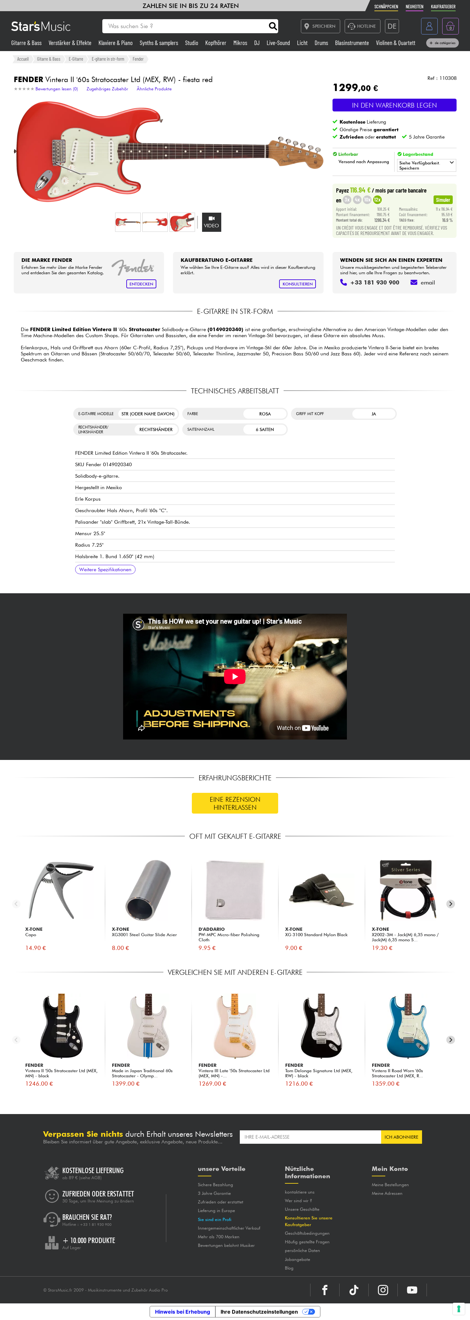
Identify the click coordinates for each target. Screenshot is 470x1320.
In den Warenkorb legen (394, 105)
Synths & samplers (159, 42)
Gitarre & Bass (27, 42)
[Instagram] (383, 1290)
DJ (257, 42)
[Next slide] (450, 904)
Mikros (240, 42)
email (428, 282)
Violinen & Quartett (395, 42)
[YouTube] (412, 1290)
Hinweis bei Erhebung (182, 1312)
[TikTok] (354, 1290)
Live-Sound (279, 42)
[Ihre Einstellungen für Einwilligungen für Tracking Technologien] (459, 1309)
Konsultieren (298, 284)
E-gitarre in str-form (108, 59)
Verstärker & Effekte (71, 42)
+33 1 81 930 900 (96, 1224)
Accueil (23, 59)
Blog (289, 1268)
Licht (303, 42)
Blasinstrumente (352, 42)
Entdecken (141, 284)
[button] (128, 222)
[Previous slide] (16, 904)
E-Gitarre (76, 59)
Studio (192, 42)
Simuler (443, 199)
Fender (138, 59)
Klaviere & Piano (116, 42)
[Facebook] (324, 1290)
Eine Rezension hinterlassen (235, 803)
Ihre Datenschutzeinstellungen (259, 1312)
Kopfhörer (216, 42)
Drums (322, 42)
